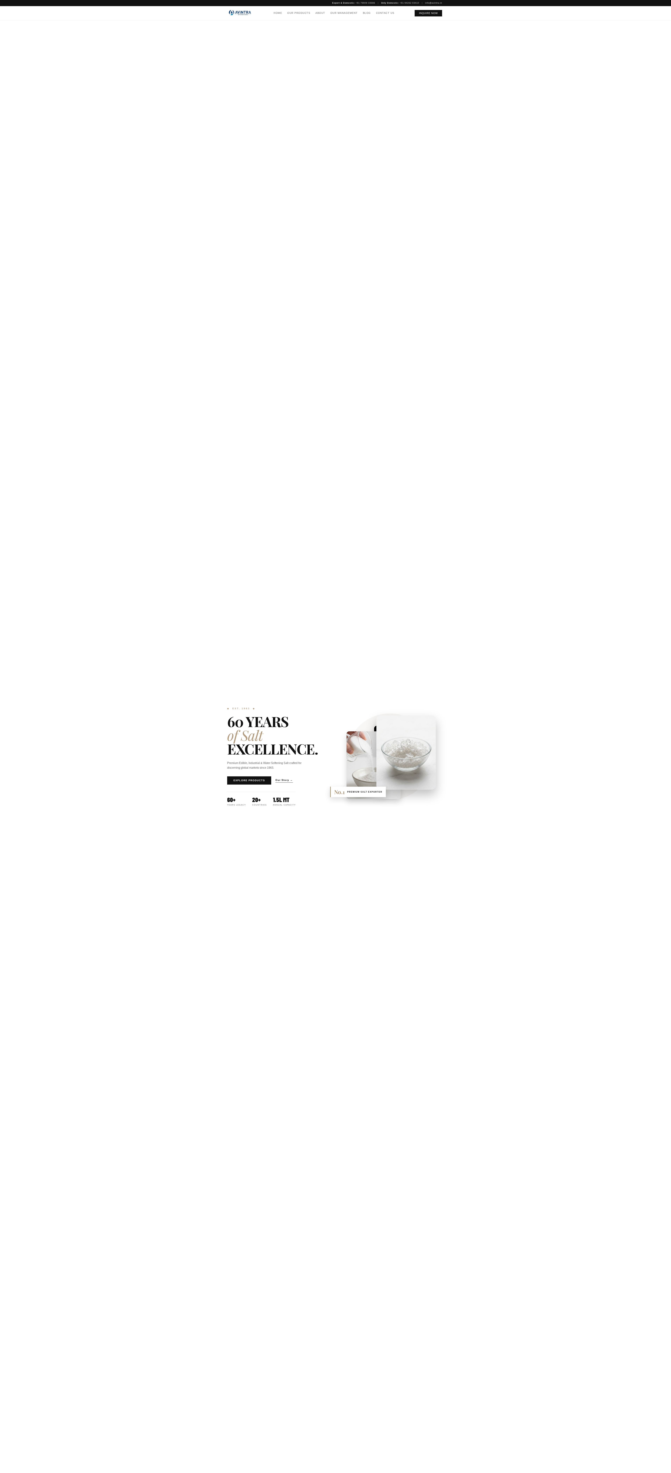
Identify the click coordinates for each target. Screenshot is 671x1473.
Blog (367, 13)
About (320, 13)
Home (278, 13)
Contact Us (385, 13)
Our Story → (284, 780)
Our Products (298, 13)
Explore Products (249, 780)
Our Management (344, 13)
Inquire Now (428, 13)
